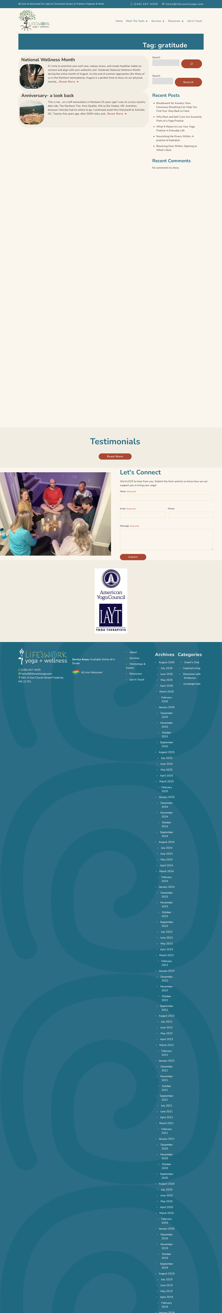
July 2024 (166, 848)
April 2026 (166, 686)
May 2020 (167, 1201)
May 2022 (167, 1033)
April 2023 (166, 949)
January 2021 (167, 1139)
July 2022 (166, 1021)
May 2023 (167, 943)
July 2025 (166, 758)
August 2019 (167, 1273)
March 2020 (166, 1213)
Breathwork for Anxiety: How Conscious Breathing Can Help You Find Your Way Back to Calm (176, 107)
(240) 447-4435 (145, 4)
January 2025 (167, 797)
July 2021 (166, 1105)
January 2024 (167, 887)
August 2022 (167, 1016)
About (133, 652)
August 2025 (167, 752)
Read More (67, 81)
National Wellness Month (48, 60)
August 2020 (167, 1184)
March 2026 (166, 691)
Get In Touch (194, 21)
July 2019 (166, 1279)
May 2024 (167, 859)
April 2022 (166, 1039)
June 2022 (166, 1027)
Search (156, 57)
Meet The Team (135, 21)
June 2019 (166, 1285)
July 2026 (166, 668)
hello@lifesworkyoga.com (184, 4)
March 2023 (166, 955)
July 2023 (166, 932)
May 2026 (167, 680)
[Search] (191, 63)
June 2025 (166, 764)
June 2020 (166, 1195)
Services (156, 21)
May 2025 (167, 770)
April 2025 (166, 775)
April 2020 (166, 1207)
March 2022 (166, 1045)
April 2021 (166, 1117)
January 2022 (167, 1061)
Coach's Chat (191, 662)
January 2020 (167, 1228)
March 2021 (166, 1123)
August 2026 (167, 662)
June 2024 (166, 854)
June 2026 (166, 674)
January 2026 (167, 707)
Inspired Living (191, 668)
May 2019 (167, 1291)
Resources (174, 21)
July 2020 (166, 1189)
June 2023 (166, 938)
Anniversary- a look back (47, 95)
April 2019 (166, 1297)
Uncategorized (191, 684)
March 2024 (166, 871)
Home (119, 21)
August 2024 (167, 842)
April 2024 (166, 865)
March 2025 (166, 781)
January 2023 (167, 971)
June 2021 (166, 1111)
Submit (133, 557)
